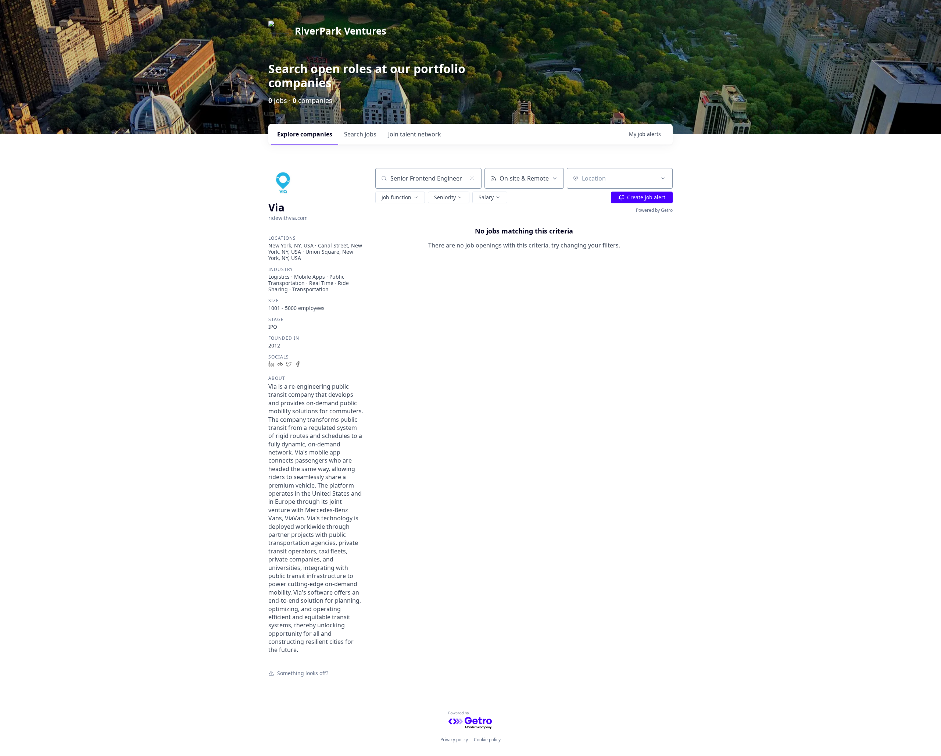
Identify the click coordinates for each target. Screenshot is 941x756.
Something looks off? (302, 673)
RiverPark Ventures (340, 31)
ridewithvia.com (288, 218)
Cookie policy (487, 740)
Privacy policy (454, 740)
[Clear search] (472, 178)
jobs (360, 134)
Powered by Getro (654, 210)
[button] (400, 197)
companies (304, 134)
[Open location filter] (663, 178)
